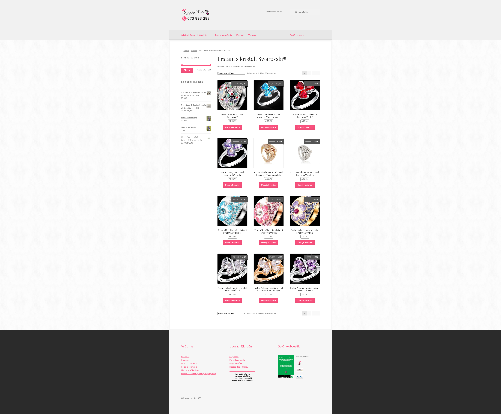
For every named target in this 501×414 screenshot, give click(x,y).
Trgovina (252, 35)
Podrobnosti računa (274, 11)
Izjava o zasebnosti (189, 363)
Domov (186, 50)
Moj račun (233, 356)
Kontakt (240, 35)
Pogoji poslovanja (189, 366)
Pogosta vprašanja (223, 35)
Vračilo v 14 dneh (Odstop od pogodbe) (198, 373)
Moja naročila (235, 363)
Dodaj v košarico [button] (232, 127)
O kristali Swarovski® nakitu (194, 35)
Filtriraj (187, 70)
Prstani (194, 50)
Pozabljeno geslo (237, 360)
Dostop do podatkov (238, 366)
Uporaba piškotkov (190, 370)
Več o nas (185, 356)
